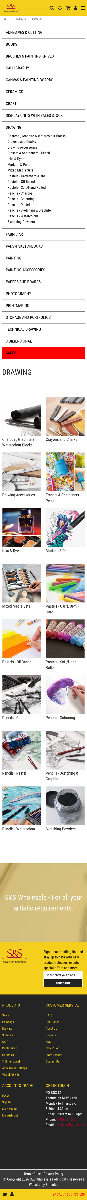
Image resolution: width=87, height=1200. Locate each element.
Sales (11, 353)
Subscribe (63, 983)
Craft (11, 103)
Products (20, 19)
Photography (18, 293)
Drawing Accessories (22, 147)
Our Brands (52, 1022)
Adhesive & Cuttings (14, 1068)
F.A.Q (49, 1015)
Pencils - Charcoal (20, 193)
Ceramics (14, 91)
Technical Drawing (23, 329)
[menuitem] (21, 1015)
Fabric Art (15, 234)
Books (11, 44)
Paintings (8, 1022)
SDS (48, 1042)
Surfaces (7, 1035)
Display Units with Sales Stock (34, 115)
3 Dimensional (19, 341)
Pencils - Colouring (21, 199)
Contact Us (52, 1061)
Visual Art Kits (10, 1074)
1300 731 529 (66, 1119)
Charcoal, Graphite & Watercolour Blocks (37, 136)
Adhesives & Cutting (24, 32)
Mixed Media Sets (20, 170)
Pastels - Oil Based (21, 182)
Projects (51, 1035)
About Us (51, 1028)
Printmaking (17, 305)
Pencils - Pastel (19, 205)
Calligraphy (17, 68)
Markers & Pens (19, 165)
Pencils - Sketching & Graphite (29, 210)
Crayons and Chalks (22, 141)
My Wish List (10, 1115)
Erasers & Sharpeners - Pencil (29, 153)
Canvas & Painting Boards (29, 79)
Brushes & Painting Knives (30, 56)
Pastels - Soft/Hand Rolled (27, 187)
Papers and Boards (23, 281)
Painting (14, 258)
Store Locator (54, 1055)
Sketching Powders (21, 222)
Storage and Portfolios (28, 317)
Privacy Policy (54, 1174)
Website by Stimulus (44, 1185)
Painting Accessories (25, 270)
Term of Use (33, 1174)
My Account (9, 1109)
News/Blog (52, 1048)
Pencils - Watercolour (23, 216)
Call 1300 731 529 (71, 1195)
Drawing (37, 19)
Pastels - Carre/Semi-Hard (26, 176)
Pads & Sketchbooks (24, 246)
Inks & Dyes (16, 159)
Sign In (6, 1102)
